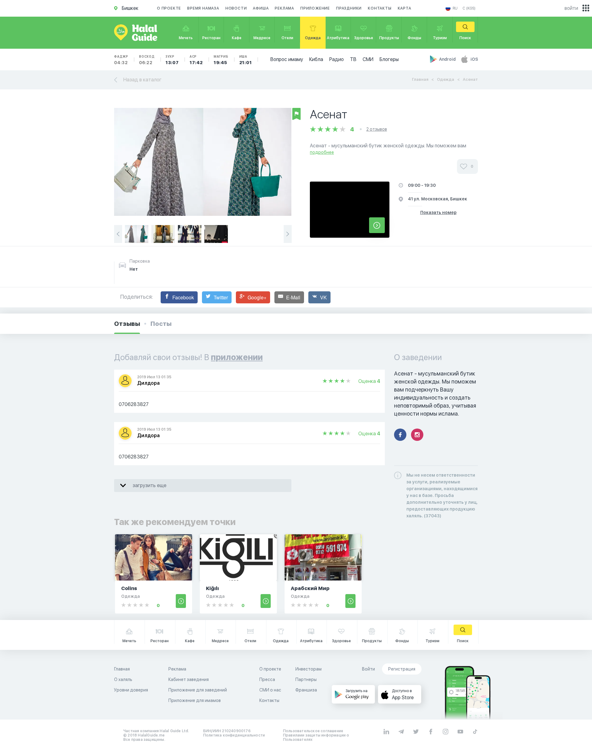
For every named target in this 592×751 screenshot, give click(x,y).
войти (571, 8)
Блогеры (389, 59)
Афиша (261, 8)
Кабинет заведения (188, 679)
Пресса (267, 679)
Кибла (316, 59)
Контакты (379, 8)
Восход (147, 60)
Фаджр (121, 60)
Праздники (349, 8)
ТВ (353, 59)
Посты (160, 323)
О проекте (169, 8)
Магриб (221, 60)
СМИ (368, 59)
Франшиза (306, 689)
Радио (336, 59)
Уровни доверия (131, 689)
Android (448, 59)
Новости (236, 8)
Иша (245, 60)
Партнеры (306, 679)
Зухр (172, 60)
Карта (404, 8)
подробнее (322, 152)
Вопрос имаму (286, 59)
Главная (420, 79)
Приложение (315, 8)
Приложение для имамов (194, 700)
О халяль (123, 679)
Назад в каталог (142, 80)
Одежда (445, 79)
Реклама (284, 8)
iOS (474, 59)
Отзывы (127, 323)
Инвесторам (308, 669)
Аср (196, 60)
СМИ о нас (270, 689)
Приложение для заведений (197, 689)
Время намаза (203, 8)
